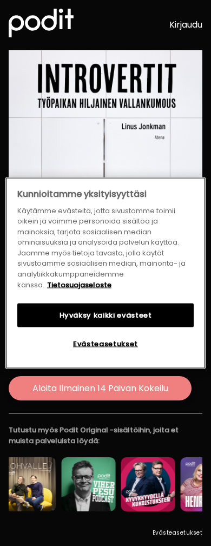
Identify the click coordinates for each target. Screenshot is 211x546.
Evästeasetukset (178, 533)
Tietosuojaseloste (79, 284)
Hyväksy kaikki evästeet (106, 315)
